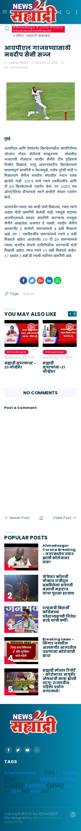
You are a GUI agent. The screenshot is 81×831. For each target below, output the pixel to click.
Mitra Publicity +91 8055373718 (32, 820)
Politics (35, 785)
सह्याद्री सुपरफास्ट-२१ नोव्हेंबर (54, 367)
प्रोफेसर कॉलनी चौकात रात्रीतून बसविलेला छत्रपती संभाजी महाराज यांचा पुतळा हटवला (59, 585)
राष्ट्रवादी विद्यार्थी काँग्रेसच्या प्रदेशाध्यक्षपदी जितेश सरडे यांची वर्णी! (59, 614)
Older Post (62, 517)
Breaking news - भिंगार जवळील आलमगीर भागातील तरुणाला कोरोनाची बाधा (59, 647)
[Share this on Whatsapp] (57, 280)
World (35, 791)
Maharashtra (58, 779)
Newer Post (19, 517)
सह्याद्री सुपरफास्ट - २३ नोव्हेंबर (20, 365)
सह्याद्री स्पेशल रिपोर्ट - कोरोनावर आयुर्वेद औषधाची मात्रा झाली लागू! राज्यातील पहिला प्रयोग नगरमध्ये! (59, 680)
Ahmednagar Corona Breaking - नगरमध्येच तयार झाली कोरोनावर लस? (59, 554)
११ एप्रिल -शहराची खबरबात (31, 36)
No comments (16, 67)
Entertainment (20, 773)
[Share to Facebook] (23, 280)
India (70, 772)
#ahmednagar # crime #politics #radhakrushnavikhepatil (38, 29)
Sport (16, 791)
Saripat (71, 786)
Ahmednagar (16, 352)
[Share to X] (32, 280)
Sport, (30, 294)
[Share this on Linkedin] (49, 280)
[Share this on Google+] (40, 280)
